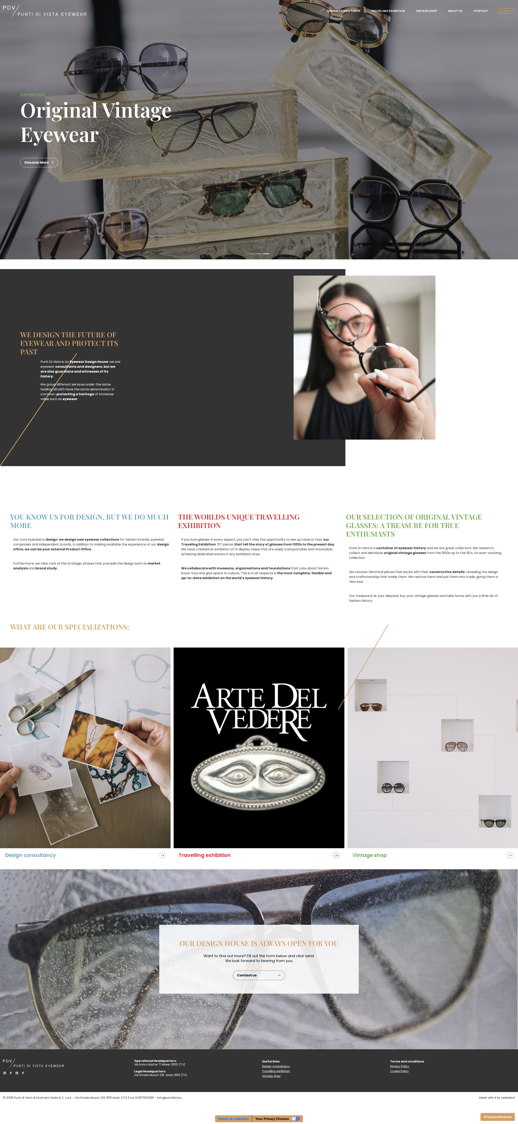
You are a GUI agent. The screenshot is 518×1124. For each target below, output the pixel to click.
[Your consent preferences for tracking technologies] (498, 1117)
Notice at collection (233, 1119)
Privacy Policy (399, 1066)
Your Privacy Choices (272, 1119)
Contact (480, 11)
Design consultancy (343, 11)
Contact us (247, 975)
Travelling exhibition (388, 11)
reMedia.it (508, 1098)
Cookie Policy (399, 1071)
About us (455, 11)
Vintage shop (426, 11)
